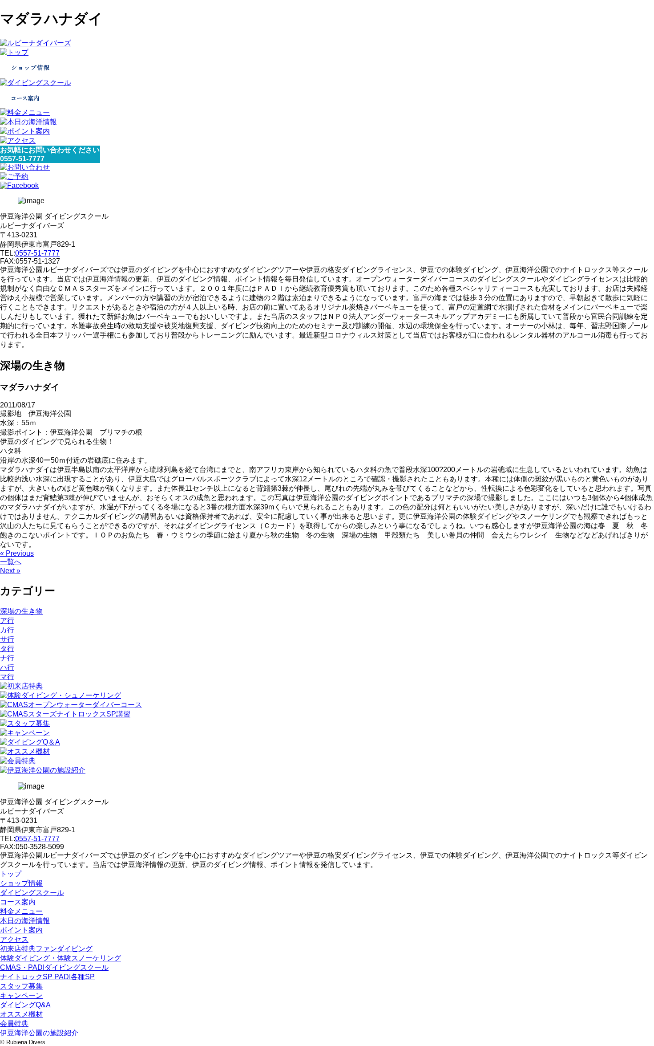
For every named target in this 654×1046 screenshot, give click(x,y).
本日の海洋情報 (25, 920)
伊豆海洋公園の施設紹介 (39, 1033)
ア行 (7, 620)
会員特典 (14, 1023)
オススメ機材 (21, 1014)
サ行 (7, 639)
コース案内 (18, 902)
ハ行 (7, 667)
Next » (10, 570)
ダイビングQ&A (25, 1005)
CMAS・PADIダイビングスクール (54, 967)
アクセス (14, 939)
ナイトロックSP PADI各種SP (47, 977)
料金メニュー (21, 911)
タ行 (7, 648)
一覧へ (10, 562)
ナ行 (7, 658)
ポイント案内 (21, 930)
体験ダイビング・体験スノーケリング (60, 958)
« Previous (17, 553)
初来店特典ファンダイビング (46, 948)
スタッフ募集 (21, 986)
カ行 (7, 630)
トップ (10, 874)
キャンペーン (21, 995)
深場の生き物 (21, 611)
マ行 (7, 676)
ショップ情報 (21, 883)
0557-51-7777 (37, 253)
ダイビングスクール (32, 892)
